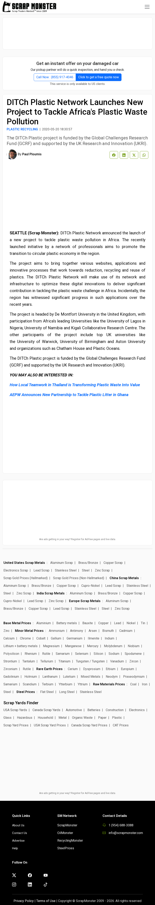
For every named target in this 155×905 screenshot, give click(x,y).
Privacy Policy (24, 901)
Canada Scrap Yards (46, 710)
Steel (85, 570)
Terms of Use (46, 901)
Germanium (74, 638)
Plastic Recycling (22, 129)
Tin (143, 623)
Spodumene (133, 654)
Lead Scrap (41, 570)
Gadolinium (11, 676)
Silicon (98, 654)
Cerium (73, 669)
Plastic (117, 718)
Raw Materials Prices (109, 684)
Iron (144, 684)
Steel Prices (25, 692)
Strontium (10, 661)
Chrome (25, 638)
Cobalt (40, 638)
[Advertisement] (77, 31)
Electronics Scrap (15, 570)
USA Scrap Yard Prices (50, 725)
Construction (115, 710)
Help (15, 848)
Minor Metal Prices (29, 631)
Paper (102, 718)
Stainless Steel (65, 570)
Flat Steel (47, 692)
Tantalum (28, 661)
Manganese (73, 646)
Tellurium (46, 661)
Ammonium (57, 631)
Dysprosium (91, 669)
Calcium (9, 638)
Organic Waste (82, 718)
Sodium (114, 654)
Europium (127, 669)
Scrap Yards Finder (21, 702)
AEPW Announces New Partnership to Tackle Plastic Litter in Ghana (69, 394)
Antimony (76, 631)
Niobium (133, 646)
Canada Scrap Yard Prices (89, 725)
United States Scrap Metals (24, 563)
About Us (18, 825)
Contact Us (19, 833)
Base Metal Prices (17, 623)
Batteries (93, 710)
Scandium (30, 684)
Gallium (56, 638)
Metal (63, 718)
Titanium (64, 661)
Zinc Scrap (102, 570)
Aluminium (43, 623)
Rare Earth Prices (49, 669)
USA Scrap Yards (15, 710)
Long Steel (66, 692)
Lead (117, 623)
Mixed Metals (90, 676)
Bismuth (108, 631)
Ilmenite (93, 638)
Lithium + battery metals (20, 646)
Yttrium (83, 684)
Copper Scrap (113, 563)
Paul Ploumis (32, 154)
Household (45, 718)
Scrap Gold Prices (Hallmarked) (25, 578)
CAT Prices (121, 725)
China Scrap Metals (124, 578)
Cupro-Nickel (90, 586)
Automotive (74, 710)
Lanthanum (50, 676)
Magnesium (51, 646)
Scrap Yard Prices (15, 725)
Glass (7, 718)
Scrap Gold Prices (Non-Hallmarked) (78, 578)
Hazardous (24, 718)
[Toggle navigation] (147, 7)
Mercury (92, 646)
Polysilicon (11, 654)
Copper (103, 623)
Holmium (30, 676)
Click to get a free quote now (98, 77)
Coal (133, 684)
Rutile (46, 654)
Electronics (137, 710)
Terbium (47, 684)
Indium (109, 638)
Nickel (131, 623)
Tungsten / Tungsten (90, 661)
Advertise (18, 840)
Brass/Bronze (88, 563)
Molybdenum (113, 646)
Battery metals (66, 623)
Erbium (110, 669)
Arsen (93, 631)
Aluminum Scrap (61, 563)
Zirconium (10, 669)
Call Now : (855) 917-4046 (54, 77)
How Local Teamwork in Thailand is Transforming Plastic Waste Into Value (75, 384)
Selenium (81, 654)
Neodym (112, 676)
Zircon (133, 661)
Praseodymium (134, 676)
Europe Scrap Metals (85, 601)
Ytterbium (65, 684)
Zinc (6, 631)
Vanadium (117, 661)
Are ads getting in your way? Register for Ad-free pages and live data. (77, 539)
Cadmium (125, 631)
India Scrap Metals (51, 593)
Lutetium (69, 676)
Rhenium (31, 654)
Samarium (63, 654)
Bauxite (87, 623)
